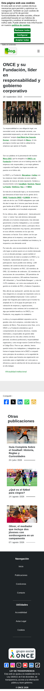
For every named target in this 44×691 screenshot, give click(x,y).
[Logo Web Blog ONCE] (10, 51)
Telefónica (15, 187)
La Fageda (7, 187)
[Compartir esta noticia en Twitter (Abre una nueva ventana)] (13, 401)
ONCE (5, 197)
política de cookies (21, 25)
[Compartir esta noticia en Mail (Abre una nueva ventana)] (33, 401)
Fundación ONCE (15, 197)
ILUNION (26, 197)
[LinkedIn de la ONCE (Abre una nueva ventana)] (31, 665)
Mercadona (26, 175)
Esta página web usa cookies (18, 3)
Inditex (34, 175)
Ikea (21, 187)
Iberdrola (31, 184)
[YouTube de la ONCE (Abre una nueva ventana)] (25, 665)
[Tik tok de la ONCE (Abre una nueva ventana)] (37, 665)
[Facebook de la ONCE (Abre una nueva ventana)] (6, 665)
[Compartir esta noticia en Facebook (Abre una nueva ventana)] (6, 401)
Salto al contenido (9, 45)
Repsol (38, 184)
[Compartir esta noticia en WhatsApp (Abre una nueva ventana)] (26, 401)
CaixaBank (23, 184)
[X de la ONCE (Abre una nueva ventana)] (19, 665)
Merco (28, 140)
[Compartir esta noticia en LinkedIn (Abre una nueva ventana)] (20, 401)
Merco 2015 (7, 159)
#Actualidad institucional (16, 372)
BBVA (30, 187)
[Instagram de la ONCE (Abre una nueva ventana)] (12, 665)
